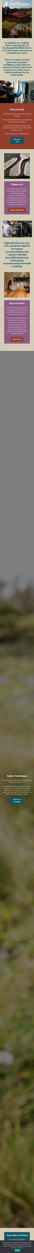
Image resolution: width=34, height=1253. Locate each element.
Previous (6, 165)
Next (27, 165)
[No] (32, 1247)
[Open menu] (5, 13)
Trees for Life (19, 45)
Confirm (17, 1250)
